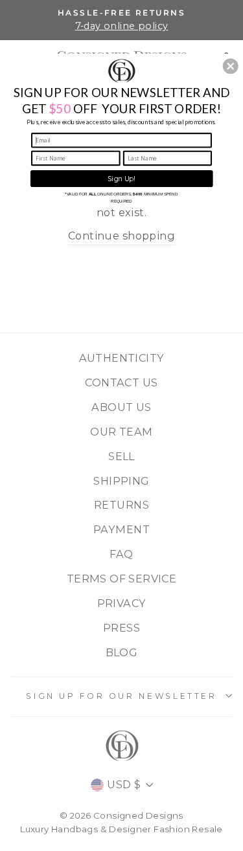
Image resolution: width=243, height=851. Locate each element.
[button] (230, 66)
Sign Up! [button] (122, 178)
